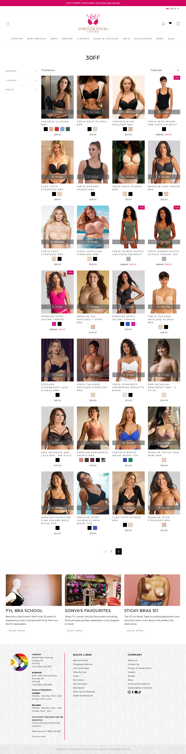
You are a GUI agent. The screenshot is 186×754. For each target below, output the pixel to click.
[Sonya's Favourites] (93, 590)
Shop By (17, 38)
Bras (54, 38)
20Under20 (78, 687)
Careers (131, 672)
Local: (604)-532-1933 (41, 666)
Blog (130, 680)
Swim (126, 38)
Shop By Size (79, 672)
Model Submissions (83, 695)
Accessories (143, 38)
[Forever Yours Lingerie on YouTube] (136, 692)
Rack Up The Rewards (84, 691)
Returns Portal (80, 660)
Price (10, 90)
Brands (11, 71)
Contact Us (133, 664)
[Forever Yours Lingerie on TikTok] (139, 692)
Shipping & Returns (83, 664)
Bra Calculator (80, 684)
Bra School (78, 680)
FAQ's (76, 676)
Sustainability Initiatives (140, 687)
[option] (93, 3)
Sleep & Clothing (106, 38)
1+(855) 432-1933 (53, 731)
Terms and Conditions (139, 684)
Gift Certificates (81, 668)
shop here (75, 631)
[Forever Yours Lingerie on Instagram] (129, 692)
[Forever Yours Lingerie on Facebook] (133, 692)
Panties (67, 38)
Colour (11, 80)
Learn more (135, 631)
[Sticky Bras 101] (152, 590)
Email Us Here (38, 736)
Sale (171, 38)
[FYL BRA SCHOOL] (34, 590)
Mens (160, 38)
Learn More (16, 631)
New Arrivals (36, 38)
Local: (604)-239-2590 (42, 684)
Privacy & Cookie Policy (140, 668)
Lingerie (83, 38)
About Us (132, 660)
